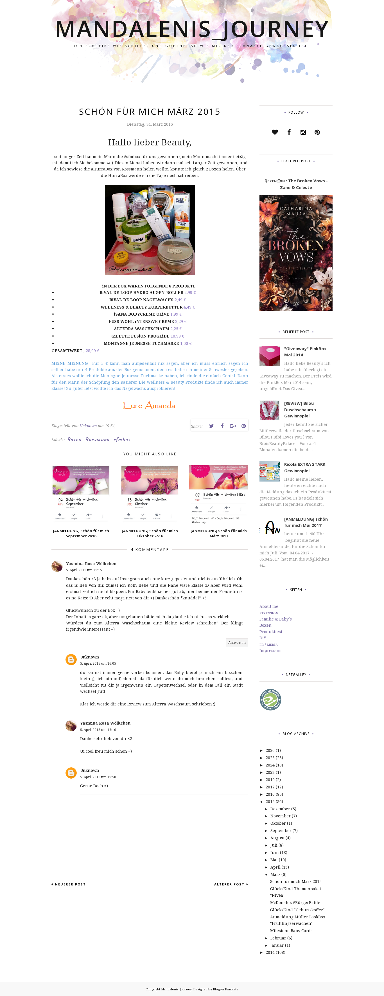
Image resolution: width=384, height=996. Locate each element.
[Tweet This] (211, 426)
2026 (270, 750)
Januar (277, 945)
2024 (270, 765)
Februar (278, 938)
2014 (270, 952)
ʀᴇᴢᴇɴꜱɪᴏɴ (268, 612)
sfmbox (122, 440)
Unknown (89, 657)
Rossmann (97, 440)
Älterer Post (229, 884)
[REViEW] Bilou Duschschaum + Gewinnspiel (300, 409)
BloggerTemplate (225, 989)
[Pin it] (243, 426)
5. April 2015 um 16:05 (98, 663)
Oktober (278, 823)
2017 (270, 787)
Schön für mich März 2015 (296, 881)
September (281, 830)
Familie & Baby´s (275, 619)
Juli (273, 845)
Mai (274, 859)
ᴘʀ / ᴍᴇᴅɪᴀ (268, 644)
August (277, 837)
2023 (270, 772)
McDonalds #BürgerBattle (295, 902)
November (280, 816)
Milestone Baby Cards (291, 930)
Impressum (270, 650)
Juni (274, 852)
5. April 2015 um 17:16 (98, 729)
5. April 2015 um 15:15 (84, 570)
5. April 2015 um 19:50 (98, 777)
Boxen (74, 440)
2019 (270, 779)
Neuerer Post (70, 884)
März (275, 874)
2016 (270, 794)
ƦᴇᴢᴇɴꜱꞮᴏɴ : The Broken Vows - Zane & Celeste (296, 184)
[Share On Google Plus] (232, 426)
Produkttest (270, 631)
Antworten (237, 642)
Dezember (280, 808)
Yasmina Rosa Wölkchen (91, 563)
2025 (270, 757)
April (275, 867)
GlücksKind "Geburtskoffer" (297, 909)
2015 (270, 801)
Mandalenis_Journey (192, 28)
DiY (262, 637)
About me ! (270, 606)
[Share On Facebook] (222, 426)
